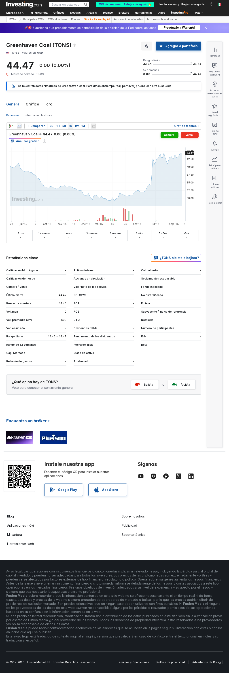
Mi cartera (14, 534)
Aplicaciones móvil (20, 525)
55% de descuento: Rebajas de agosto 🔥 (125, 4)
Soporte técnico (134, 534)
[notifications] (211, 4)
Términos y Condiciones (133, 662)
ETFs (12, 19)
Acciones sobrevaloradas (161, 19)
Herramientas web (20, 544)
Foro (48, 104)
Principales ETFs (33, 19)
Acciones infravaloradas (128, 19)
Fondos (75, 19)
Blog (10, 516)
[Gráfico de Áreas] (19, 126)
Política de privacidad (171, 662)
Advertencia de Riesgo (207, 662)
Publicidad (129, 525)
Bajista (148, 384)
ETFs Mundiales (57, 19)
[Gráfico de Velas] (10, 126)
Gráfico (32, 104)
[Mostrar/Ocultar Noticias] (93, 126)
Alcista (185, 384)
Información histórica (38, 115)
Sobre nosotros (133, 516)
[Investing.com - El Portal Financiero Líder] (24, 4)
